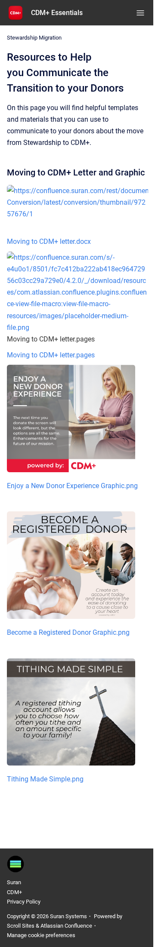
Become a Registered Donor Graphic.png (68, 632)
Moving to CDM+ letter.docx (49, 241)
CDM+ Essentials (57, 13)
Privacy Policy (23, 901)
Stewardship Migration (34, 37)
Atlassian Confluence (66, 925)
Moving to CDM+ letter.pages (51, 355)
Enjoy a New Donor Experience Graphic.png (72, 486)
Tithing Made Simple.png (45, 779)
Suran (14, 882)
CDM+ (14, 892)
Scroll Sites (20, 925)
